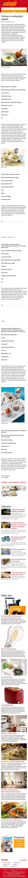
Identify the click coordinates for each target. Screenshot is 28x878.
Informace (14, 866)
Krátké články (8, 21)
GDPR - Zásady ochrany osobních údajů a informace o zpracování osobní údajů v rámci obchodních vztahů (14, 876)
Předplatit (19, 840)
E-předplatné (6, 864)
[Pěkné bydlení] (4, 860)
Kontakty (5, 866)
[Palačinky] (12, 312)
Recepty (13, 21)
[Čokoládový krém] (12, 404)
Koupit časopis (19, 844)
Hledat (14, 11)
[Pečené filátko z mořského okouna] (12, 228)
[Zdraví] (23, 860)
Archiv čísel (19, 846)
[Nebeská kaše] (12, 157)
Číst (19, 842)
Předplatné (17, 862)
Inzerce (15, 864)
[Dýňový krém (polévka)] (14, 57)
